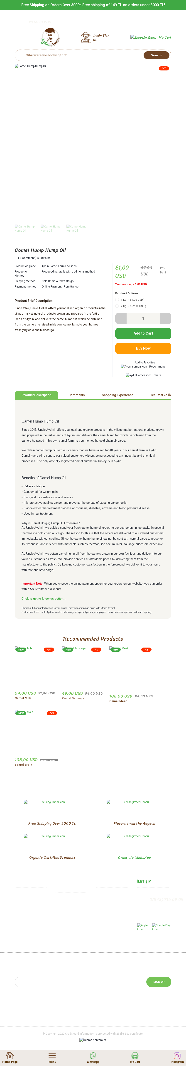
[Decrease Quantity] (121, 318)
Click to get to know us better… (44, 598)
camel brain (23, 764)
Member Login (106, 895)
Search (156, 55)
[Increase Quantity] (165, 318)
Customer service (108, 909)
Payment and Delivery (70, 926)
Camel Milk (23, 698)
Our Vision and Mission (30, 916)
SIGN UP (158, 981)
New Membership (108, 902)
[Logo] (50, 37)
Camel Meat (118, 701)
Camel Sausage (73, 698)
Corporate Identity (27, 909)
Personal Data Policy (70, 933)
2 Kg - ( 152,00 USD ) (133, 306)
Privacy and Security (69, 919)
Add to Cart (143, 333)
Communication (25, 895)
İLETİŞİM (144, 881)
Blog (99, 935)
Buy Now (143, 348)
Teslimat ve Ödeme (164, 395)
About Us (21, 902)
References (23, 935)
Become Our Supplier (29, 942)
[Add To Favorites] (143, 362)
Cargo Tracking (106, 916)
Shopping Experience (117, 395)
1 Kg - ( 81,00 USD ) (132, 299)
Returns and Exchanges (71, 912)
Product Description (36, 395)
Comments (77, 395)
